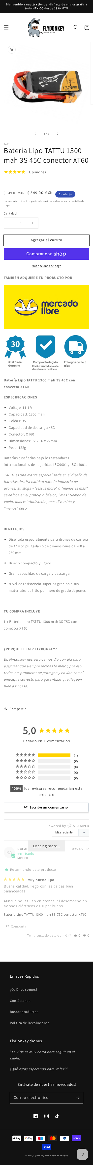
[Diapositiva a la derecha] (57, 133)
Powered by (68, 826)
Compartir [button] (17, 709)
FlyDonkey (38, 1155)
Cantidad (10, 213)
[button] (6, 27)
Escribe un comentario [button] (49, 807)
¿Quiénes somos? (23, 989)
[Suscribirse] (77, 1097)
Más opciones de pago (46, 266)
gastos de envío (40, 201)
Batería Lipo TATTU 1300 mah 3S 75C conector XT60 (45, 914)
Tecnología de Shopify (56, 1155)
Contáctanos (20, 1000)
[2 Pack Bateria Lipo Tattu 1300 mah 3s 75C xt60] (46, 327)
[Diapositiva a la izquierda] (35, 133)
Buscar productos (24, 1011)
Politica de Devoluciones (29, 1023)
